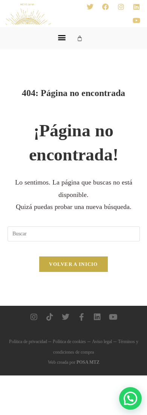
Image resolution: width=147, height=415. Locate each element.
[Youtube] (136, 20)
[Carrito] (80, 38)
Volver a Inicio (73, 264)
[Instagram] (121, 7)
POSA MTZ (88, 362)
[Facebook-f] (81, 317)
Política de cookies (69, 341)
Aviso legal (102, 341)
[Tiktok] (50, 317)
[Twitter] (90, 7)
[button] (61, 37)
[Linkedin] (136, 7)
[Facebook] (105, 7)
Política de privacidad (28, 341)
